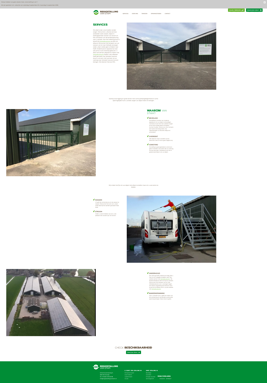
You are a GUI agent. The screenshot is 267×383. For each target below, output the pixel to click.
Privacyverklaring (164, 376)
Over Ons (135, 13)
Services (125, 13)
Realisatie (162, 378)
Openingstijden (156, 13)
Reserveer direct (253, 10)
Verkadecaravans (105, 41)
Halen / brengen (235, 10)
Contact (167, 13)
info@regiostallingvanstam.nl (108, 378)
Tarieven (144, 13)
